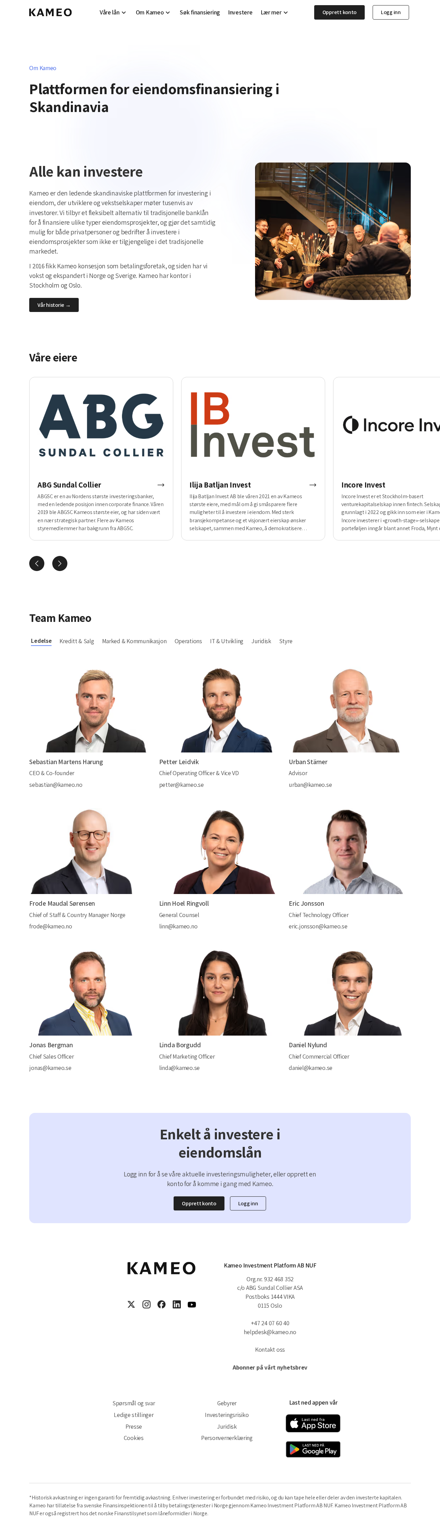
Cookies (134, 1438)
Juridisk (261, 641)
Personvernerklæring (227, 1438)
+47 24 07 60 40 (270, 1323)
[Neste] (59, 563)
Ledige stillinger (133, 1415)
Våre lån (110, 12)
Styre (286, 641)
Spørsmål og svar (133, 1403)
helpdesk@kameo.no (270, 1332)
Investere (240, 12)
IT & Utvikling (226, 641)
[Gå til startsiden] (50, 12)
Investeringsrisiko (227, 1415)
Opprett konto (339, 12)
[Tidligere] (36, 563)
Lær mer (271, 12)
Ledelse (41, 641)
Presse (133, 1426)
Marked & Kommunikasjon (134, 641)
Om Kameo (150, 12)
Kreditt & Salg (76, 641)
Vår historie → (53, 305)
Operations (188, 641)
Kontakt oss (270, 1349)
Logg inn (391, 12)
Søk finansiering (200, 12)
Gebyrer (226, 1403)
